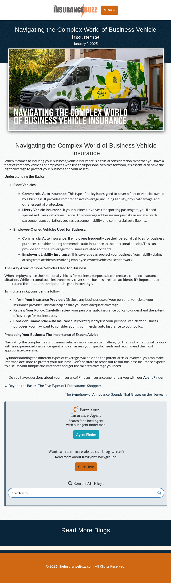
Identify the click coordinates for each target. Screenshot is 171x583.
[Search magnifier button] (159, 493)
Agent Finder (86, 434)
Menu (108, 10)
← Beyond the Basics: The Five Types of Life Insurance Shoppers (53, 385)
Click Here (86, 466)
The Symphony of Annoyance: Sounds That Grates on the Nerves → (116, 394)
